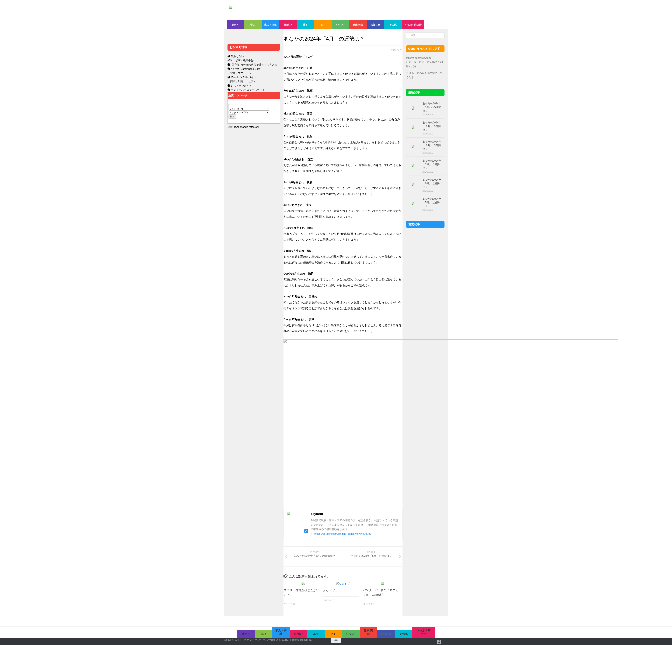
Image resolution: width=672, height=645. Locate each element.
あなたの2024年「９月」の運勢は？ (431, 126)
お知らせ (375, 24)
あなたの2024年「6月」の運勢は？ (431, 183)
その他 (393, 24)
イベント (340, 24)
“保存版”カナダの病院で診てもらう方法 (253, 64)
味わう (235, 24)
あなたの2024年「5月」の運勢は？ (431, 202)
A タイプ (329, 591)
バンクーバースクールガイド (247, 89)
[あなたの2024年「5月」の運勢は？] (413, 203)
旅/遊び (288, 24)
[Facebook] (439, 642)
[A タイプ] (343, 584)
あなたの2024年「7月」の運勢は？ (431, 164)
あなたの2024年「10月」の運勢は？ (431, 107)
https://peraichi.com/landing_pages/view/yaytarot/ (343, 533)
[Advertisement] (253, 205)
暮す (305, 24)
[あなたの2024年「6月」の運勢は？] (413, 184)
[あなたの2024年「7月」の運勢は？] (413, 165)
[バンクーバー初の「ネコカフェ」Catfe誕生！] (382, 583)
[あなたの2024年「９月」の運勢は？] (413, 127)
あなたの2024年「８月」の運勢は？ (431, 145)
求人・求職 (270, 24)
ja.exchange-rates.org (246, 126)
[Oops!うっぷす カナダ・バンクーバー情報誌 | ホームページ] (307, 10)
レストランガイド (241, 85)
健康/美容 (358, 24)
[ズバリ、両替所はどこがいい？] (303, 583)
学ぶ (252, 24)
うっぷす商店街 (413, 24)
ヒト (322, 24)
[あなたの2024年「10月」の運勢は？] (413, 108)
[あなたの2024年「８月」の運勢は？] (413, 146)
